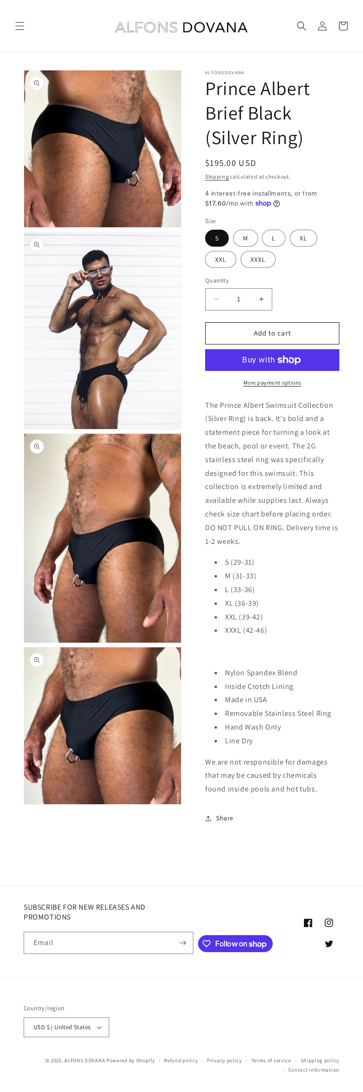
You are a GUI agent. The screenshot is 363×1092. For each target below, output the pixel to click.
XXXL (258, 259)
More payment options (272, 382)
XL (303, 238)
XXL (220, 259)
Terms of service (271, 1060)
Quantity (217, 280)
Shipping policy (320, 1060)
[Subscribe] (182, 943)
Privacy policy (224, 1060)
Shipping (217, 176)
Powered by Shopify (130, 1060)
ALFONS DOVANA (84, 1060)
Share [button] (224, 818)
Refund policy (181, 1060)
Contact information (313, 1069)
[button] (19, 26)
